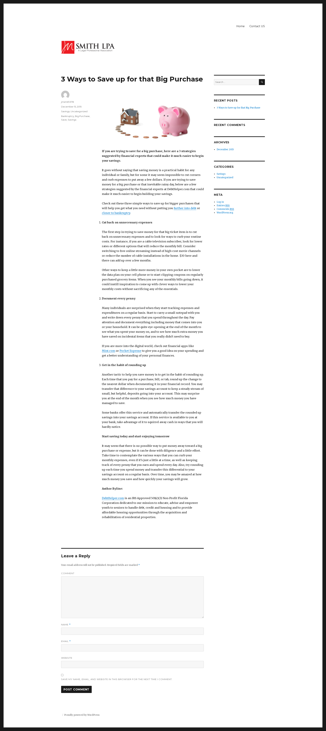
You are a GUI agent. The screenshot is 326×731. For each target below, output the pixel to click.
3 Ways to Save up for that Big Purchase (238, 107)
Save (64, 119)
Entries (223, 205)
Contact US (257, 26)
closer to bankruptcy (116, 213)
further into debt (185, 208)
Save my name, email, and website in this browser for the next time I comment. (117, 679)
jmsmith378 (67, 101)
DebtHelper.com (113, 498)
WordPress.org (225, 212)
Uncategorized (79, 111)
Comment (67, 573)
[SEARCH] (262, 82)
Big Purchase (82, 116)
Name (66, 624)
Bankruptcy (67, 116)
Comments (225, 209)
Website (66, 657)
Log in (220, 201)
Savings (65, 111)
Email (66, 641)
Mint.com (108, 350)
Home (240, 26)
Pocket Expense (130, 350)
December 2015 (225, 149)
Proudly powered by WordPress (81, 715)
